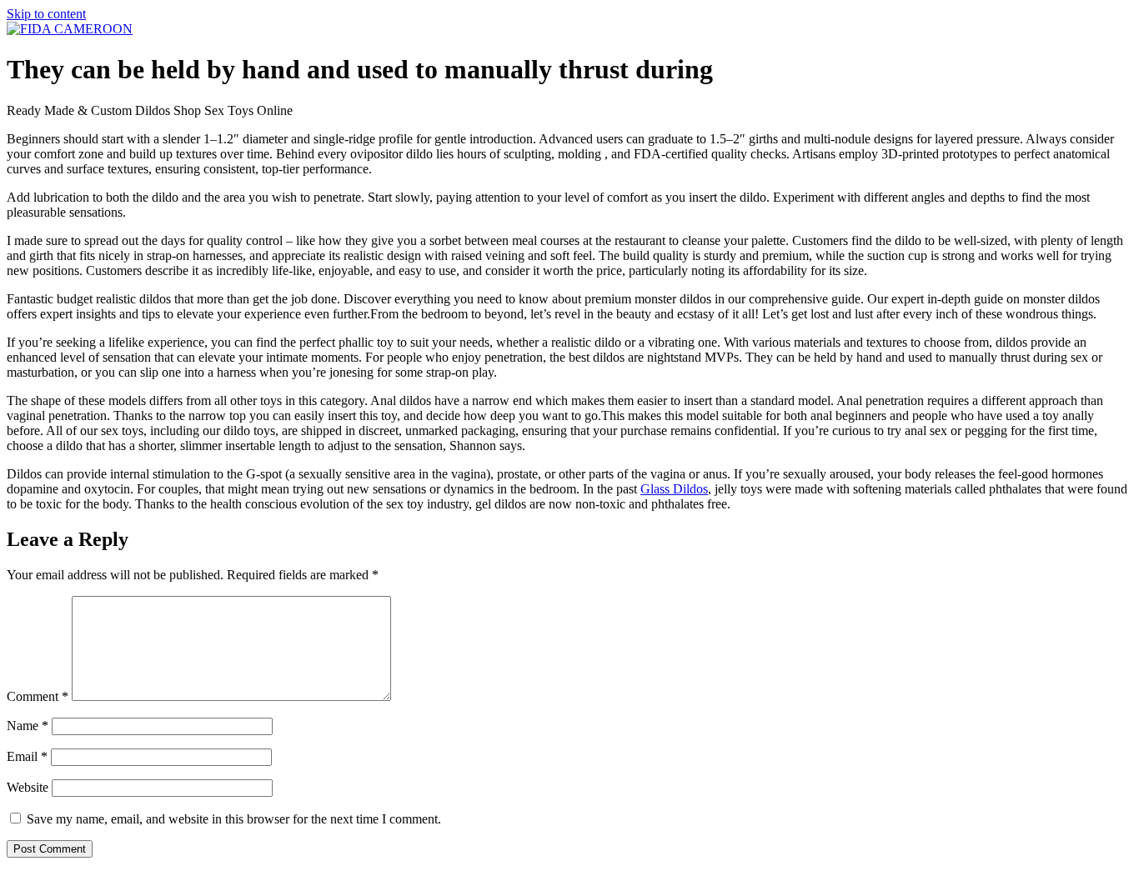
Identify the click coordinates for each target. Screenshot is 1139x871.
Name (27, 725)
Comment (37, 696)
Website (27, 787)
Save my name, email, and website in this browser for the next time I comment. (234, 819)
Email (27, 756)
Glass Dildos (674, 489)
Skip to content (46, 14)
